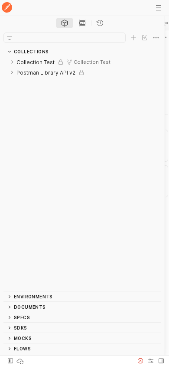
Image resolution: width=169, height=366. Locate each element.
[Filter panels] (9, 37)
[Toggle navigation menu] (158, 8)
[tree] (82, 174)
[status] (21, 360)
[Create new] (133, 38)
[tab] (64, 23)
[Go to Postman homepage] (7, 8)
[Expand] (12, 62)
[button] (140, 361)
